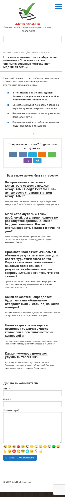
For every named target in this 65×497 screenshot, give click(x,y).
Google (25, 52)
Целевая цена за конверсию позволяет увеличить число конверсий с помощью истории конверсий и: (29, 330)
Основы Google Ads (40, 52)
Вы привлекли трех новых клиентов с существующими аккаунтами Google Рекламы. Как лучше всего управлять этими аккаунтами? (30, 189)
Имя (6, 388)
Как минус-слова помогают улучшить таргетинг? (26, 355)
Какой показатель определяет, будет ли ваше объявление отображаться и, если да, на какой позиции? (32, 302)
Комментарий (11, 410)
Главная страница (11, 52)
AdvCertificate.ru (27, 24)
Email (7, 399)
